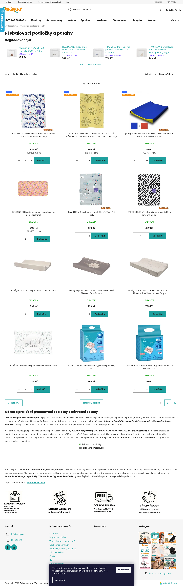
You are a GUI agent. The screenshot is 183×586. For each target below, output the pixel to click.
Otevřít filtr (91, 83)
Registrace (171, 2)
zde (63, 573)
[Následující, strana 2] (167, 403)
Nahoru (15, 402)
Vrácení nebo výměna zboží (49, 2)
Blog (51, 560)
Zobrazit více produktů (90, 64)
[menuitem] (15, 20)
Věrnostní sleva (56, 552)
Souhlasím (123, 569)
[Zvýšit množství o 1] (32, 160)
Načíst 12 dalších (91, 402)
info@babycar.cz (19, 534)
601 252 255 (16, 540)
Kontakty (8, 2)
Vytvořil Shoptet (170, 583)
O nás (52, 556)
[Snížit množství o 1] (19, 160)
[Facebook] (8, 547)
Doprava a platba (25, 2)
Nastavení (60, 580)
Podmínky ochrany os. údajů (62, 548)
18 (175, 402)
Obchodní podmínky (59, 544)
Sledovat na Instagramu (159, 573)
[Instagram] (14, 547)
